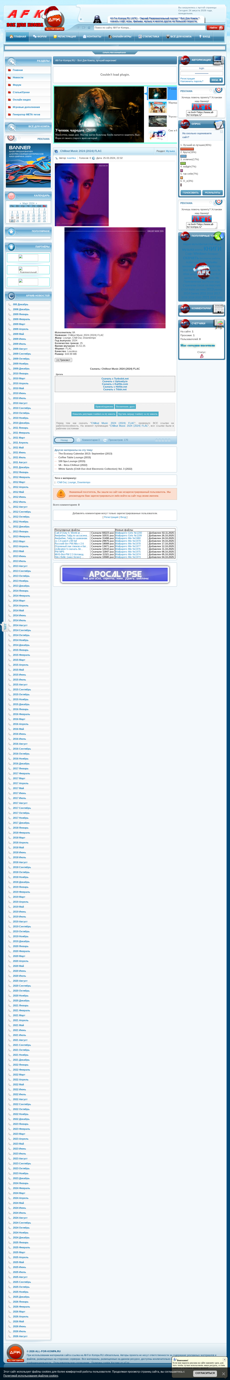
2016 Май (18, 729)
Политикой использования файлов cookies (30, 1375)
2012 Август (20, 506)
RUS (218, 274)
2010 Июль (19, 398)
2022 (213, 297)
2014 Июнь (19, 615)
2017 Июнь (19, 793)
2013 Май (18, 551)
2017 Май (18, 788)
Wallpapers (211, 270)
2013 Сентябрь (22, 571)
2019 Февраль (21, 892)
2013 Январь (21, 531)
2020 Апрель (21, 961)
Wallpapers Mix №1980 (128, 538)
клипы (199, 249)
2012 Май (18, 492)
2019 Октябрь (21, 931)
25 (12, 220)
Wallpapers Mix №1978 (128, 543)
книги (212, 248)
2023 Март (19, 1133)
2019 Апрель (21, 901)
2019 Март (19, 896)
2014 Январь (21, 590)
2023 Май (18, 1143)
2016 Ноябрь (21, 758)
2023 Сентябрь (22, 1163)
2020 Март (19, 956)
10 (44, 212)
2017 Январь (21, 768)
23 (39, 217)
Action (190, 262)
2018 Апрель (21, 842)
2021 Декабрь (21, 1059)
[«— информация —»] (201, 356)
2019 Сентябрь (22, 926)
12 (17, 214)
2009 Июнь (19, 339)
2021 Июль (19, 1035)
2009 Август (20, 348)
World (211, 274)
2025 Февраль (21, 1247)
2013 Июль (19, 561)
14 (28, 214)
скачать (191, 257)
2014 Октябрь (21, 635)
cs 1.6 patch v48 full (66, 541)
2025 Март (19, 1252)
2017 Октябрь (21, 813)
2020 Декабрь (21, 1000)
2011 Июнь (19, 452)
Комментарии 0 (91, 440)
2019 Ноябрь (21, 936)
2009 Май (18, 334)
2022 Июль (19, 1094)
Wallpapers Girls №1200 (128, 532)
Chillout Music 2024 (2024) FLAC (113, 423)
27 (23, 220)
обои (186, 274)
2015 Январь (21, 650)
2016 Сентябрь (22, 748)
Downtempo (83, 482)
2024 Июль (19, 1212)
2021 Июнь (19, 1030)
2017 (217, 293)
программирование (193, 266)
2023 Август (20, 1158)
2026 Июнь (19, 1326)
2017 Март (19, 778)
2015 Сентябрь (22, 689)
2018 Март (19, 837)
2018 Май (18, 847)
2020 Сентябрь (22, 985)
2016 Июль (19, 738)
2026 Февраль (21, 1306)
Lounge (72, 482)
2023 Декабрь (21, 1178)
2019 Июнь (19, 911)
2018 (184, 297)
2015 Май (18, 669)
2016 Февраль (21, 714)
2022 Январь (21, 1064)
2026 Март (19, 1311)
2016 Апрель (21, 724)
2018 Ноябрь (21, 877)
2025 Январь (21, 1242)
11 (12, 214)
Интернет (213, 253)
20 (23, 217)
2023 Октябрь (21, 1168)
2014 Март (19, 600)
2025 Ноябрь (21, 1291)
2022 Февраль (21, 1069)
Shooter (197, 277)
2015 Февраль (21, 655)
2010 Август (20, 403)
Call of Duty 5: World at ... (68, 532)
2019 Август (20, 921)
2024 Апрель (21, 1198)
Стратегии (189, 285)
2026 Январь (21, 1301)
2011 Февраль (21, 432)
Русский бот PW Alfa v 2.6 (69, 543)
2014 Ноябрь (21, 640)
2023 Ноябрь (21, 1173)
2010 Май (18, 388)
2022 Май (18, 1084)
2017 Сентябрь (22, 808)
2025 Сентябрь (22, 1282)
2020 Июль (19, 975)
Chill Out (61, 482)
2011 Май (18, 447)
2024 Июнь (19, 1208)
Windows (200, 253)
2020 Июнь (19, 971)
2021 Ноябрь (21, 1054)
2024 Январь (21, 1183)
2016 (210, 293)
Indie (192, 289)
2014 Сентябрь (22, 630)
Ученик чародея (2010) (75, 130)
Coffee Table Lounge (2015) (74, 457)
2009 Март (19, 324)
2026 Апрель (21, 1316)
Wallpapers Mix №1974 (128, 554)
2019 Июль (19, 916)
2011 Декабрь (21, 467)
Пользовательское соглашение (71, 1362)
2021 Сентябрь (22, 1045)
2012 (185, 270)
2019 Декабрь (21, 941)
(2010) (204, 274)
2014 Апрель (21, 605)
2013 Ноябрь (21, 580)
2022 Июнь (19, 1089)
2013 (210, 289)
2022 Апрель (21, 1079)
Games (194, 293)
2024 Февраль (21, 1188)
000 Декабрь (20, 304)
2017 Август (20, 803)
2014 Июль (19, 620)
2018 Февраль (21, 832)
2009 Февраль (21, 319)
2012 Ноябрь (21, 521)
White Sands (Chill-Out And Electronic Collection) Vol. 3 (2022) (95, 468)
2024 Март (19, 1193)
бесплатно (205, 258)
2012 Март (19, 482)
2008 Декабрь (21, 309)
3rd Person (208, 281)
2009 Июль (19, 343)
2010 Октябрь (21, 413)
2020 (198, 297)
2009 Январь (21, 314)
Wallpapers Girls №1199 (128, 535)
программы (196, 270)
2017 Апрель (21, 783)
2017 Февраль (21, 773)
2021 (205, 297)
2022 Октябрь (21, 1109)
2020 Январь (21, 946)
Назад (64, 440)
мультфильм (200, 244)
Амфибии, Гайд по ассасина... (72, 535)
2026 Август (20, 1336)
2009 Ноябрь (21, 363)
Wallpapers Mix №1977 (128, 546)
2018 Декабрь (21, 882)
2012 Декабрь (21, 526)
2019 (191, 297)
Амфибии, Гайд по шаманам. (71, 538)
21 (28, 217)
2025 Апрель (21, 1257)
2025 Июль (19, 1272)
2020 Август (20, 980)
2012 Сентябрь (22, 511)
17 (44, 214)
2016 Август (20, 743)
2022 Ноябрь (21, 1114)
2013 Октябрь (21, 576)
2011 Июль (19, 457)
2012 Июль (19, 501)
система (199, 262)
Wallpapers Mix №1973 (128, 557)
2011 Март (19, 437)
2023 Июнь (19, 1148)
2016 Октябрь (21, 753)
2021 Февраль (21, 1010)
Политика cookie (100, 1362)
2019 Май (18, 906)
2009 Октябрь (21, 358)
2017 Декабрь (21, 822)
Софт (189, 253)
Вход (123, 517)
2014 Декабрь (21, 645)
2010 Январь (21, 373)
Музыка (170, 151)
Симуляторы (213, 266)
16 (39, 214)
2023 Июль (19, 1153)
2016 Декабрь (21, 763)
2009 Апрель (21, 329)
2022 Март (19, 1074)
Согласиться (205, 1373)
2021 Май (18, 1025)
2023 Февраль (21, 1129)
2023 (219, 297)
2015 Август (20, 684)
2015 (203, 293)
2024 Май (18, 1203)
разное (218, 289)
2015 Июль (19, 679)
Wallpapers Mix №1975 (128, 551)
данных (188, 277)
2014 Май (18, 610)
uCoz (126, 1362)
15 (33, 214)
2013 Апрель (21, 546)
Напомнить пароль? (191, 81)
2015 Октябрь (21, 694)
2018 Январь (21, 827)
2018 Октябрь (21, 872)
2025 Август (20, 1277)
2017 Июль (19, 798)
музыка (188, 249)
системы (201, 289)
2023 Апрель (21, 1138)
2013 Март (19, 541)
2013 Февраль (21, 536)
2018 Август (20, 862)
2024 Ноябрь (21, 1232)
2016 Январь (21, 709)
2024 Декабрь (21, 1237)
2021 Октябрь (21, 1050)
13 (23, 214)
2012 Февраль (21, 477)
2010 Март (19, 378)
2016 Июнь (19, 734)
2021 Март (19, 1015)
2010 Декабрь (21, 422)
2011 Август (20, 462)
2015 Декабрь (21, 704)
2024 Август (20, 1217)
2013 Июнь (19, 556)
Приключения (192, 281)
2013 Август (20, 566)
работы (216, 258)
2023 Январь (21, 1124)
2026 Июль (19, 1331)
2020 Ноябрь (21, 995)
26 (17, 220)
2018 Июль (19, 857)
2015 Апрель (21, 664)
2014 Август (20, 625)
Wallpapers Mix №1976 (128, 549)
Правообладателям (104, 406)
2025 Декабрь (21, 1296)
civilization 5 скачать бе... (69, 549)
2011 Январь (20, 427)
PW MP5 (59, 551)
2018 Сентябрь (22, 867)
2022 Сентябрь (22, 1104)
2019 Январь (21, 887)
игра (217, 281)
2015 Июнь (19, 674)
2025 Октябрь (21, 1287)
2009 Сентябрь (22, 353)
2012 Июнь (19, 497)
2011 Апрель (20, 442)
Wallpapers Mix (211, 277)
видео (187, 244)
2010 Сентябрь (22, 408)
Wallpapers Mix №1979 (128, 541)
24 (44, 217)
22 (33, 217)
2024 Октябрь (21, 1227)
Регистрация (187, 78)
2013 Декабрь (21, 585)
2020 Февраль (21, 951)
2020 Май (18, 966)
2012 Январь (21, 472)
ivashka (71, 158)
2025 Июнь (19, 1267)
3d (219, 270)
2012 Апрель (21, 487)
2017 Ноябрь (21, 817)
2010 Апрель (21, 383)
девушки (195, 274)
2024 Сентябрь (22, 1222)
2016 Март (19, 719)
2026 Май (18, 1321)
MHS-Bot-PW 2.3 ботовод (69, 554)
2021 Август (20, 1040)
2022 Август (20, 1099)
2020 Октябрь (21, 990)
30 (39, 220)
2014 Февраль (21, 595)
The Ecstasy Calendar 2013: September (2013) (85, 453)
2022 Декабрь (21, 1119)
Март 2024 (28, 203)
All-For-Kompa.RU (48, 1351)
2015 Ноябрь (21, 699)
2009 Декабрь (21, 368)
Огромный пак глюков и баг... (71, 546)
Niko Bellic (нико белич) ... (69, 557)
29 (33, 220)
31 (44, 220)
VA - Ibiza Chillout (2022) (72, 465)
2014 (187, 293)
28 (28, 220)
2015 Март (19, 659)
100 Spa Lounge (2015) (71, 461)
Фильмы (211, 262)
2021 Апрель (21, 1020)
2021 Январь (21, 1005)
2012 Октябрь (21, 516)
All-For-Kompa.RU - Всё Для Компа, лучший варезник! (85, 60)
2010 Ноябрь (21, 418)
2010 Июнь (19, 393)
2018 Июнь (19, 852)
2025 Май (18, 1262)
